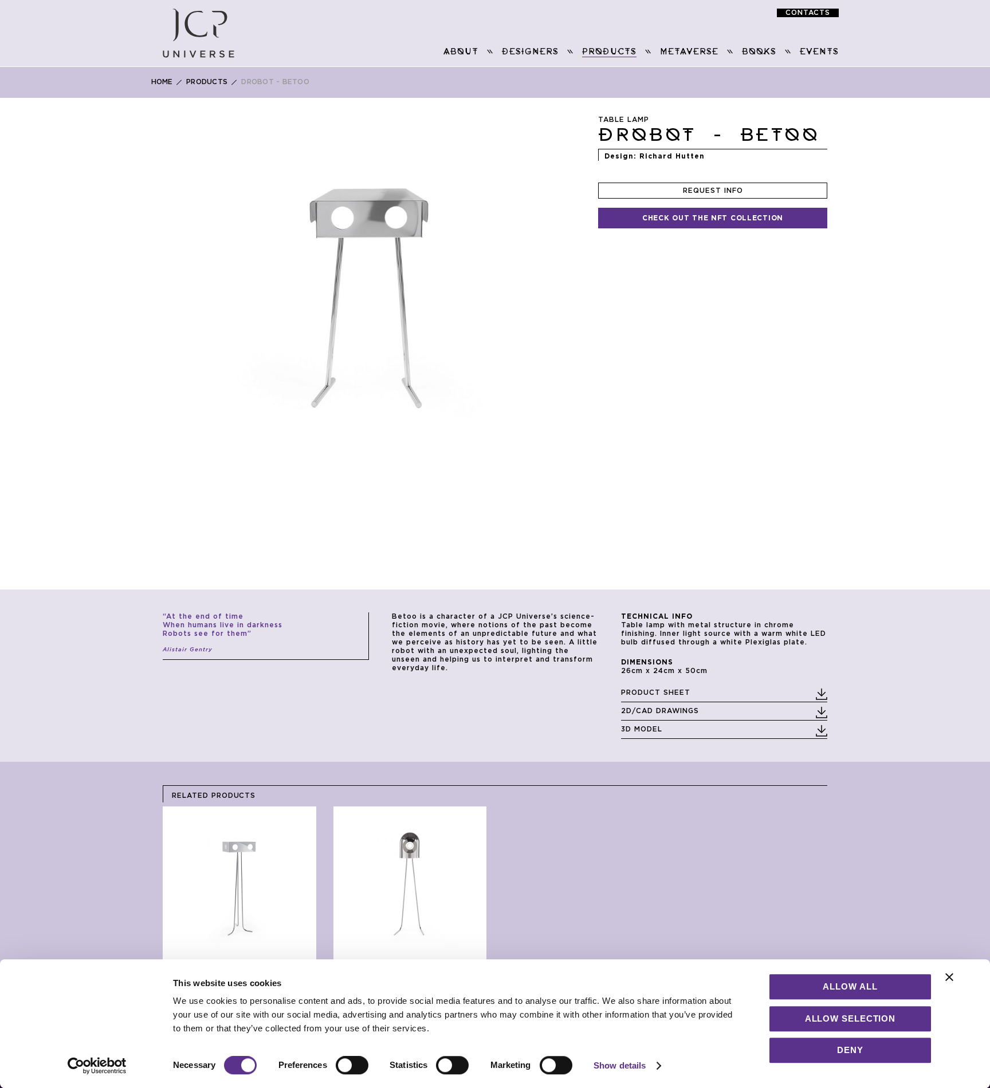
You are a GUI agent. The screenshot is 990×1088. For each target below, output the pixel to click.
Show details (620, 1065)
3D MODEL (641, 729)
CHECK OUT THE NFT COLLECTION (712, 218)
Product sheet (655, 692)
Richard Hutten (672, 156)
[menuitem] (460, 52)
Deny (850, 1050)
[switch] (352, 1066)
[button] (231, 280)
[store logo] (198, 33)
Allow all (850, 986)
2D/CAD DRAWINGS (660, 710)
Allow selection (850, 1018)
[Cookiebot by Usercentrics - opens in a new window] (97, 1065)
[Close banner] (949, 977)
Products (206, 81)
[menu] (542, 52)
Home (161, 81)
